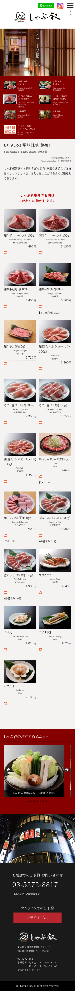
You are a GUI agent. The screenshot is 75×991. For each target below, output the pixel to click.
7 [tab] (46, 801)
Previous (9, 770)
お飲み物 (58, 114)
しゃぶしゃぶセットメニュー (25, 85)
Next (66, 770)
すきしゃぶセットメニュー (59, 85)
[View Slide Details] (34, 771)
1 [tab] (29, 801)
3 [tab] (34, 801)
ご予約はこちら (37, 917)
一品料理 (24, 114)
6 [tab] (43, 801)
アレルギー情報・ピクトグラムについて (27, 130)
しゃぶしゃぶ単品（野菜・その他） (60, 100)
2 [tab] (31, 801)
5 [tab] (40, 801)
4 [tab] (37, 801)
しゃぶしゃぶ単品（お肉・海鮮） (26, 101)
